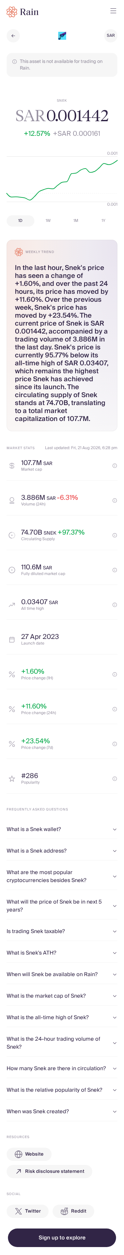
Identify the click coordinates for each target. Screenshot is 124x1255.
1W (48, 220)
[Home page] (23, 12)
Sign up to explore (62, 1237)
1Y (103, 220)
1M (75, 220)
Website (34, 1154)
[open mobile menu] (113, 12)
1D (20, 220)
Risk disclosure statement (54, 1172)
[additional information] (114, 465)
